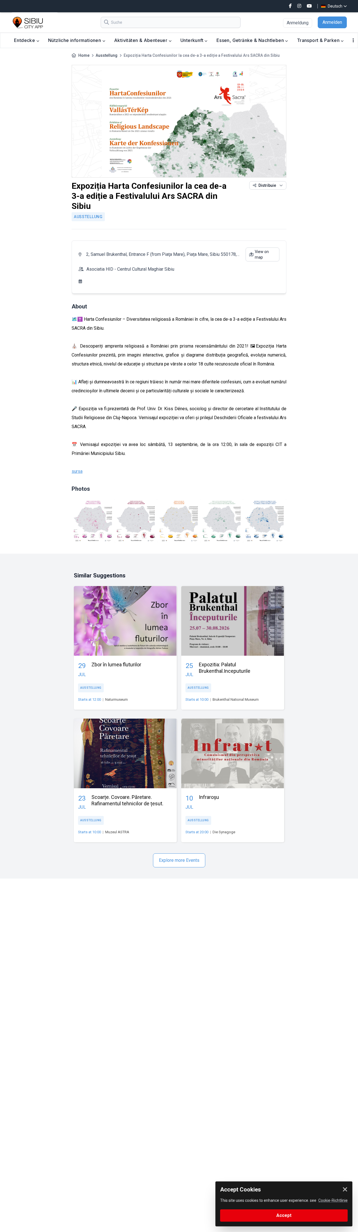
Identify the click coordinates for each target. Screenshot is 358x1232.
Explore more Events (179, 860)
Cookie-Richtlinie (333, 1200)
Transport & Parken (319, 40)
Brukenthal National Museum (236, 699)
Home (84, 55)
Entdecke (25, 40)
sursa (77, 471)
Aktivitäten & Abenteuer (141, 40)
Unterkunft (192, 40)
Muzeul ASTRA (117, 832)
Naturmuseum (116, 699)
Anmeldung (297, 22)
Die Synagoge (224, 832)
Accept (283, 1215)
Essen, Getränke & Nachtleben (250, 40)
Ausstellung (106, 55)
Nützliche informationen (75, 40)
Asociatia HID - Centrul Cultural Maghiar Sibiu (130, 269)
